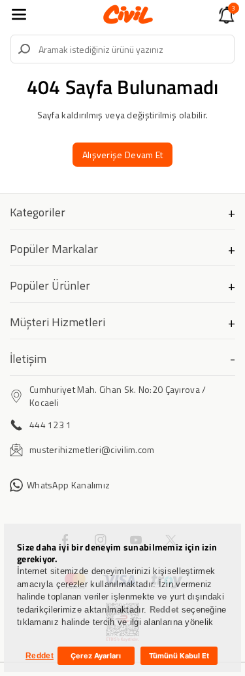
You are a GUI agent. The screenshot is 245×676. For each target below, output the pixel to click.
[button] (19, 14)
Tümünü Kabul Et (179, 655)
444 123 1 (50, 424)
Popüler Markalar (54, 249)
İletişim (28, 358)
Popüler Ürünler (50, 285)
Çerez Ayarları (96, 655)
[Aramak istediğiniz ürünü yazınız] (24, 49)
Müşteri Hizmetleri (57, 322)
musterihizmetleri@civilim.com (92, 449)
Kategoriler (37, 212)
